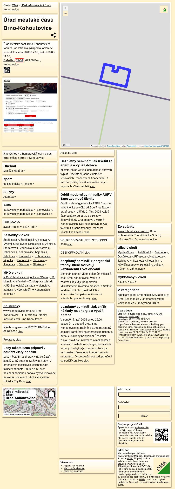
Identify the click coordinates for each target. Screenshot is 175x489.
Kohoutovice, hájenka (32, 252)
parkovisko (10, 209)
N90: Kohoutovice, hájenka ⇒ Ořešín (25, 277)
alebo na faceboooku (74, 468)
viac (20, 331)
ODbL (130, 458)
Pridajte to (123, 482)
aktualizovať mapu (137, 314)
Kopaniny (153, 260)
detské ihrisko (11, 183)
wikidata (135, 321)
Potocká (145, 264)
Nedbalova (156, 256)
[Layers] (164, 9)
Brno (23, 157)
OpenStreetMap (113, 146)
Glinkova (24, 264)
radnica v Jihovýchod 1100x (142, 303)
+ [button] (65, 8)
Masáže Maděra (13, 170)
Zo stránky (11, 306)
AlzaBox (8, 196)
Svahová (138, 260)
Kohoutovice (36, 157)
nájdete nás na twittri (74, 465)
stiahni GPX (124, 321)
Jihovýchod (10, 153)
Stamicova (34, 243)
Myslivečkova (126, 252)
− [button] (65, 13)
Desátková (124, 256)
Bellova (42, 239)
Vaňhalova (136, 268)
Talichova (9, 252)
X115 (121, 281)
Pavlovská (25, 256)
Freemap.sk (131, 146)
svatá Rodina (11, 226)
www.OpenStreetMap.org (130, 456)
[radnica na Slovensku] (8, 70)
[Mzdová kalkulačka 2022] (30, 131)
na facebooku (142, 427)
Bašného (13, 60)
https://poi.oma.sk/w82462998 (156, 146)
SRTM (142, 479)
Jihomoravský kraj (31, 153)
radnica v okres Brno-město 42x (137, 294)
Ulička (157, 264)
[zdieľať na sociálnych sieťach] (54, 35)
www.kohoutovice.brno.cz (18, 310)
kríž (25, 226)
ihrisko (28, 183)
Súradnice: (123, 319)
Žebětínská (10, 239)
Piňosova (140, 256)
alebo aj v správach (73, 471)
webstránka (21, 48)
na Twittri (134, 432)
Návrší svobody (127, 264)
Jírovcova (39, 260)
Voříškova (26, 248)
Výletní (7, 243)
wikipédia (35, 48)
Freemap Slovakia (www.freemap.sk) (133, 462)
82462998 (134, 316)
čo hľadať (123, 402)
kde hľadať (124, 389)
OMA (15, 5)
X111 (131, 281)
